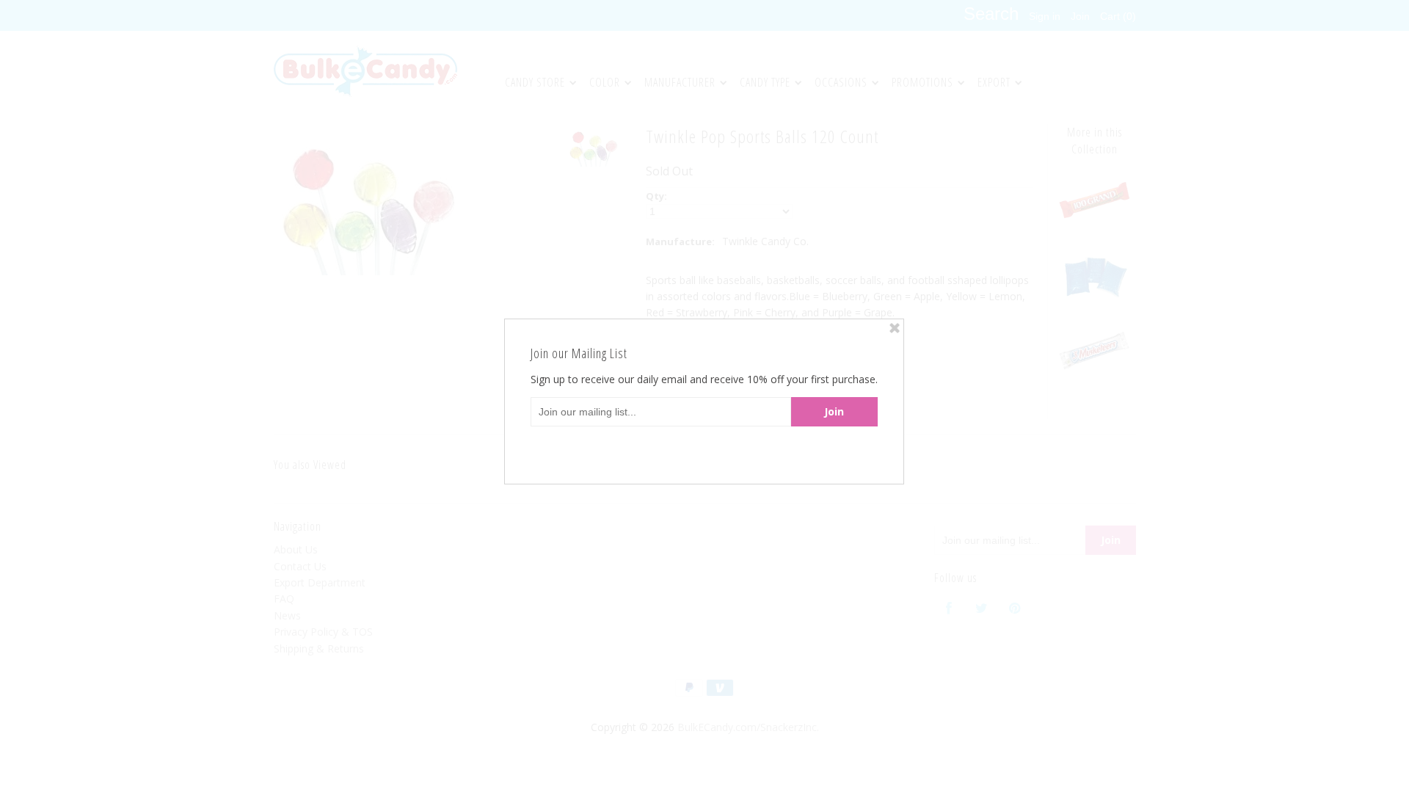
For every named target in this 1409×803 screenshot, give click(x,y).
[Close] (894, 328)
